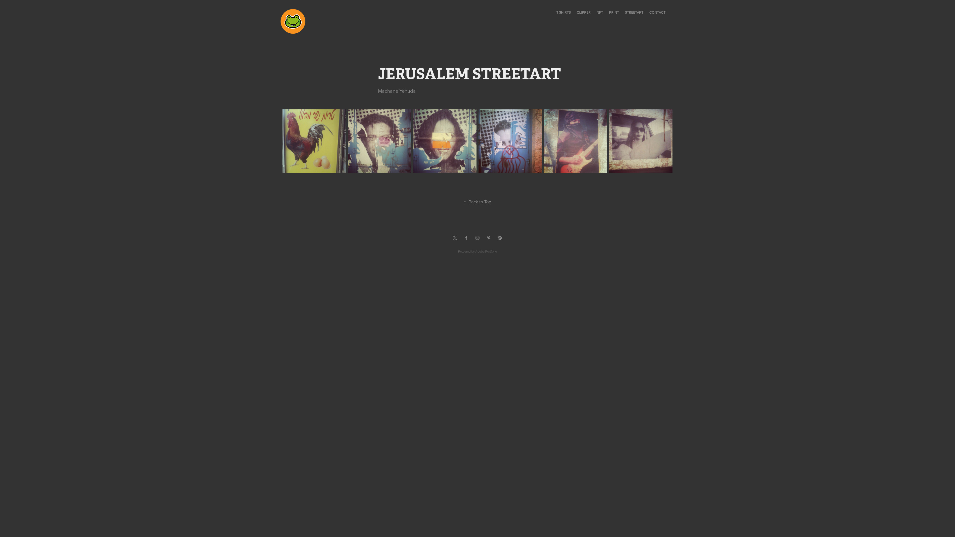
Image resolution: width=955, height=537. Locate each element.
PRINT (614, 12)
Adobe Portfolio (486, 251)
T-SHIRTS (563, 12)
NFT (600, 12)
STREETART (634, 12)
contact (657, 12)
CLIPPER (584, 12)
